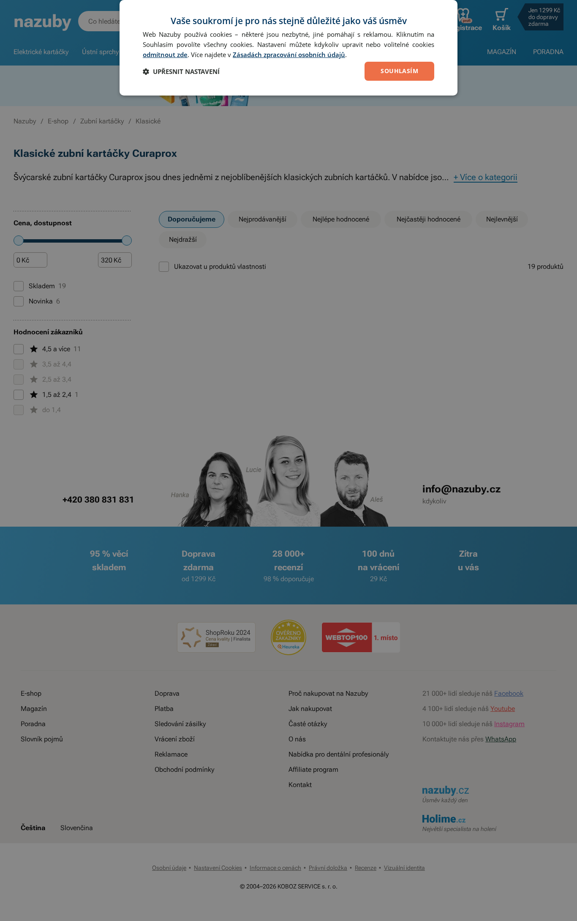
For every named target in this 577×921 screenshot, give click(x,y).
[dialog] (288, 48)
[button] (181, 71)
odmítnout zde (165, 54)
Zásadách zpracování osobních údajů (289, 54)
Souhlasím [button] (399, 71)
